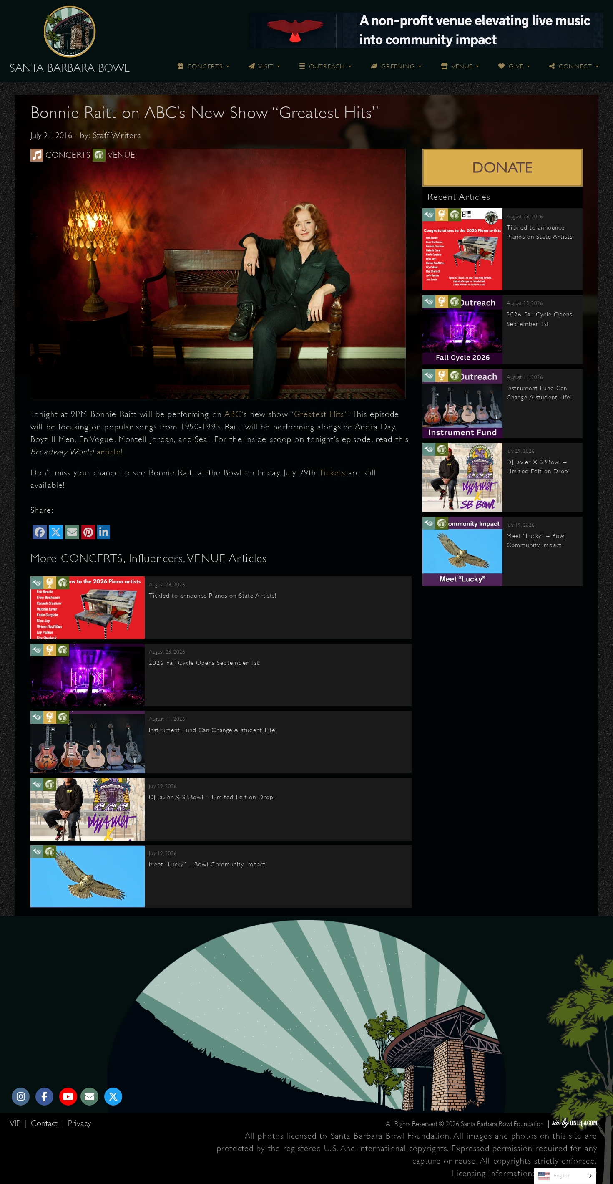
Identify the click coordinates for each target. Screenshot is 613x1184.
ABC (232, 414)
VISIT (265, 66)
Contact (45, 1123)
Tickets (332, 472)
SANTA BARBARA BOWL (70, 68)
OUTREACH (326, 66)
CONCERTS (204, 66)
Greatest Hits (319, 414)
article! (110, 452)
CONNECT (574, 66)
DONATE (502, 167)
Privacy (79, 1123)
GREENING (397, 66)
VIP (16, 1123)
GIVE (515, 66)
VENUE (461, 66)
